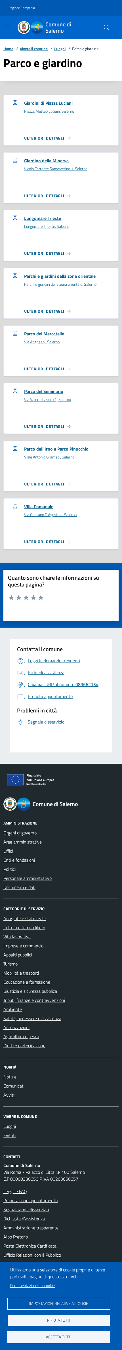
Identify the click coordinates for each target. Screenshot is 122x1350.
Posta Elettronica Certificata (29, 1245)
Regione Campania (22, 7)
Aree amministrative (22, 841)
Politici (9, 869)
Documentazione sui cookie (32, 1285)
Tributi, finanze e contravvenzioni (34, 1000)
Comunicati (13, 1085)
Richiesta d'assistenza (24, 1218)
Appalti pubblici (17, 954)
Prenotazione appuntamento (30, 1200)
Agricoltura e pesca (21, 1036)
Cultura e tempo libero (24, 927)
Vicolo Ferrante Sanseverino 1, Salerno (55, 169)
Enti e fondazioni (19, 860)
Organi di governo (20, 832)
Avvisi (8, 1095)
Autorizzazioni (16, 1027)
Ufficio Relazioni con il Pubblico (32, 1255)
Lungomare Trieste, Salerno (46, 226)
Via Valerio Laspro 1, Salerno (47, 399)
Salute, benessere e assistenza (32, 1018)
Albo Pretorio (15, 1236)
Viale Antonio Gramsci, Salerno (49, 457)
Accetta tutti (58, 1337)
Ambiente (12, 1009)
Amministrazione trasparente (30, 1227)
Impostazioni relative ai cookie (58, 1303)
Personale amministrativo (27, 878)
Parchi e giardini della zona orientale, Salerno (60, 284)
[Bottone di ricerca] (106, 27)
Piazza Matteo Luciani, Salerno (49, 111)
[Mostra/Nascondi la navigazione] (6, 27)
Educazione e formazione (26, 982)
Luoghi (60, 49)
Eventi (9, 1135)
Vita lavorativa (17, 936)
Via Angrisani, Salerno (42, 342)
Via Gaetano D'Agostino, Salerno (50, 515)
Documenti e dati (19, 887)
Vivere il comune (34, 49)
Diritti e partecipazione (24, 1045)
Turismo (10, 963)
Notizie (9, 1076)
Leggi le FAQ (15, 1191)
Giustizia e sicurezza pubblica (30, 991)
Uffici (8, 851)
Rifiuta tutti (58, 1320)
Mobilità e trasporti (21, 973)
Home (8, 49)
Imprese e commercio (23, 945)
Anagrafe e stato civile (24, 918)
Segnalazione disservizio (26, 1209)
